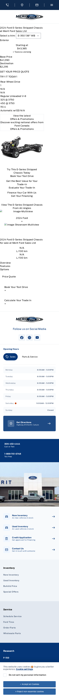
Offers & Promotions (22, 129)
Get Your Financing (22, 196)
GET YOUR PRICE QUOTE (14, 71)
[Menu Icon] (51, 5)
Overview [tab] (5, 263)
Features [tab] (5, 266)
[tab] (22, 40)
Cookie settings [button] (24, 669)
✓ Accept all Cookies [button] (29, 684)
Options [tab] (4, 269)
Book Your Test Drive (22, 176)
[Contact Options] (37, 5)
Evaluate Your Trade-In (22, 187)
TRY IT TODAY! (8, 76)
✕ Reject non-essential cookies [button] (29, 692)
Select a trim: (8, 35)
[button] (7, 5)
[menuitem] (29, 580)
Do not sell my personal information (27, 675)
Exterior (4, 40)
